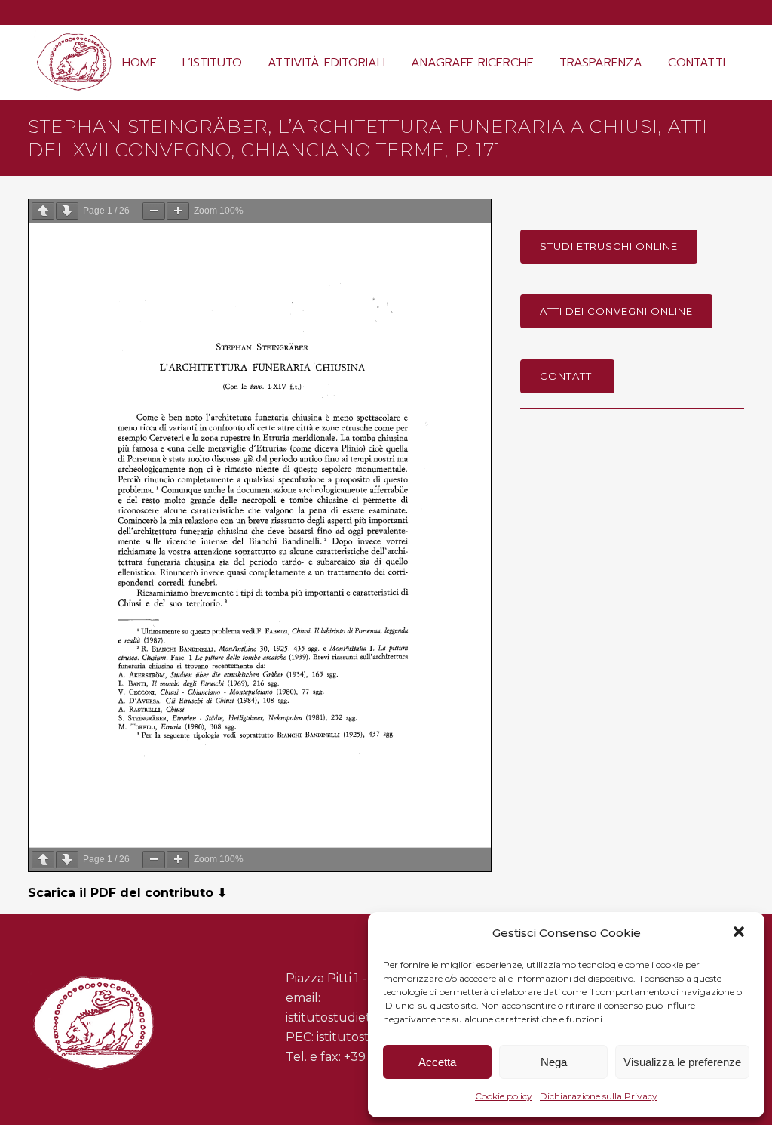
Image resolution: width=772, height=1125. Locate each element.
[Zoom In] (178, 211)
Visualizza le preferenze (682, 1062)
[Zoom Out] (153, 211)
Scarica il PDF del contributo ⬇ (127, 893)
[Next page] (67, 211)
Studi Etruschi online (609, 246)
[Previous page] (43, 211)
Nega (554, 1062)
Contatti (567, 376)
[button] (740, 933)
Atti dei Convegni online (616, 311)
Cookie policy (503, 1096)
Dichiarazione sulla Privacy (598, 1096)
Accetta (437, 1062)
